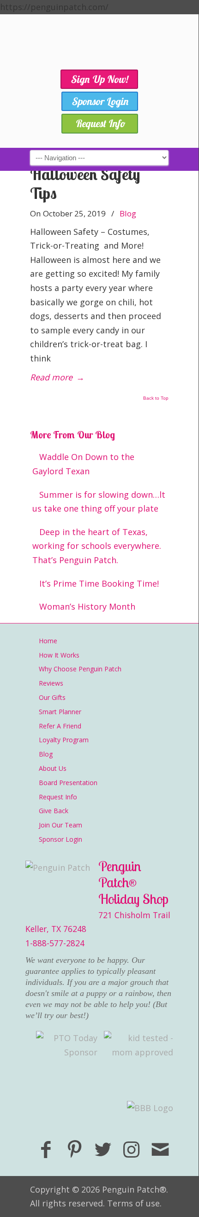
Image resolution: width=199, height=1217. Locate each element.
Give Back (53, 810)
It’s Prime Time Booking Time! (99, 583)
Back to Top (156, 398)
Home (48, 640)
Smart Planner (60, 711)
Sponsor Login (60, 839)
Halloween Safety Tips (85, 183)
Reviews (51, 683)
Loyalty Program (64, 739)
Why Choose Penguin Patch (80, 668)
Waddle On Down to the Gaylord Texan (83, 464)
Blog (128, 213)
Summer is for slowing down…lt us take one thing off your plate (98, 501)
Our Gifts (52, 697)
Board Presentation (68, 782)
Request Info (58, 796)
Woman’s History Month (87, 606)
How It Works (59, 655)
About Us (52, 768)
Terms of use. (134, 1203)
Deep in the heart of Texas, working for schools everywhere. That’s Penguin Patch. (96, 545)
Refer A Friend (60, 726)
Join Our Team (60, 825)
